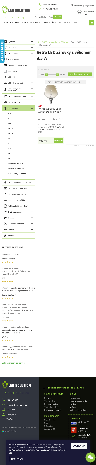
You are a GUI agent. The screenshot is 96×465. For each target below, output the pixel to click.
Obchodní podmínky (52, 407)
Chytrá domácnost (15, 212)
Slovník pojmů (49, 419)
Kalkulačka (50, 22)
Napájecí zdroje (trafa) (17, 65)
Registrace (89, 5)
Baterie (11, 229)
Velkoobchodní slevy (78, 410)
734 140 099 (12, 400)
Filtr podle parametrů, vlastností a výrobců (64, 82)
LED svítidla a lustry (16, 83)
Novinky (11, 235)
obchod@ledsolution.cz (16, 404)
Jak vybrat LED (11, 22)
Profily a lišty (13, 59)
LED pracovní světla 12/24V (19, 182)
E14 (9, 113)
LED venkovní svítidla (16, 200)
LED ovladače (13, 53)
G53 (9, 158)
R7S (9, 148)
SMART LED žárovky (16, 168)
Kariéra (73, 404)
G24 (9, 143)
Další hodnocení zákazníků (13, 362)
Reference (64, 22)
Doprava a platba (51, 404)
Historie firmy (75, 398)
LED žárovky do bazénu (17, 173)
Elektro (11, 217)
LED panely (12, 71)
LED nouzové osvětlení (17, 188)
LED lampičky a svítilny (17, 194)
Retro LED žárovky (15, 163)
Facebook (10, 409)
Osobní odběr (49, 401)
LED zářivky (12, 77)
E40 (9, 123)
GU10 (10, 128)
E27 (9, 118)
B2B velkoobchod (31, 22)
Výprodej (11, 41)
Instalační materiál (16, 223)
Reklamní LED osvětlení (17, 206)
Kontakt (47, 398)
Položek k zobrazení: (80, 74)
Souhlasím (79, 446)
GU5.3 (10, 133)
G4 (9, 138)
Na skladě (45, 69)
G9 (9, 153)
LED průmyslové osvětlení (14, 89)
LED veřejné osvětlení (17, 96)
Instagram (11, 414)
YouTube (10, 419)
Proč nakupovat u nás (78, 401)
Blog (76, 22)
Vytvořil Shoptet (10, 431)
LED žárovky (13, 108)
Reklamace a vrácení (52, 410)
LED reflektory (14, 102)
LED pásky (12, 47)
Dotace (73, 407)
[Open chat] (91, 456)
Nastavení (17, 459)
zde (10, 452)
